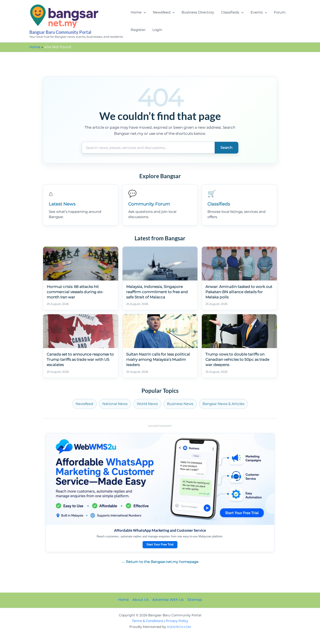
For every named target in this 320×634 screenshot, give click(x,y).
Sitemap (194, 600)
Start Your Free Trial (160, 544)
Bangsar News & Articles (223, 404)
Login (157, 30)
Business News (180, 404)
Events (257, 12)
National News (115, 404)
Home (136, 12)
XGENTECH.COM (179, 627)
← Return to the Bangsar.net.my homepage (160, 562)
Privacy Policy (177, 621)
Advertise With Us (168, 600)
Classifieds (230, 12)
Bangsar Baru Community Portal (60, 32)
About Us (140, 600)
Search (226, 147)
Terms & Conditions (147, 621)
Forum (280, 12)
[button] (143, 12)
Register (138, 30)
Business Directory (198, 12)
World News (147, 404)
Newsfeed (161, 12)
